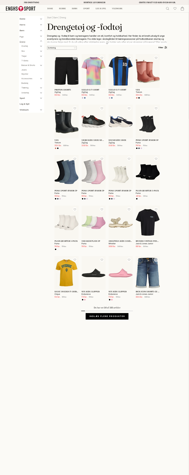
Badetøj (24, 83)
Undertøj (25, 93)
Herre (62, 8)
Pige (22, 36)
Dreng (22, 41)
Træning (24, 88)
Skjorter (24, 74)
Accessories (26, 78)
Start (49, 17)
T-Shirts (24, 61)
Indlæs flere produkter (107, 316)
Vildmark (117, 8)
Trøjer (24, 56)
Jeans (24, 70)
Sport (86, 8)
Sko (23, 51)
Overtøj (24, 46)
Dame (50, 8)
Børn (74, 8)
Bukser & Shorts (28, 65)
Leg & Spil (101, 8)
